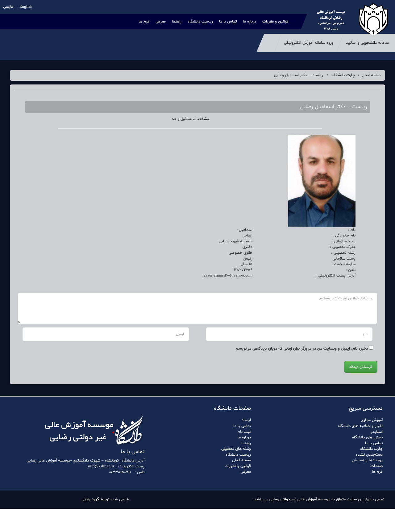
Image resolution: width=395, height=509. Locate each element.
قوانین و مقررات (275, 21)
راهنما (176, 21)
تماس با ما (228, 21)
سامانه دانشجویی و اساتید (367, 43)
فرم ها (144, 21)
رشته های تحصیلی (236, 449)
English (25, 7)
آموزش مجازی (372, 420)
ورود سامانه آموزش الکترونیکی (309, 43)
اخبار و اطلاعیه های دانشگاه (360, 426)
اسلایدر (377, 432)
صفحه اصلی (371, 75)
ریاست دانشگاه (200, 21)
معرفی (161, 21)
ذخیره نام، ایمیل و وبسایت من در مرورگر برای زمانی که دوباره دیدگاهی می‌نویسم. (301, 348)
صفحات (376, 466)
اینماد (246, 420)
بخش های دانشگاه (367, 437)
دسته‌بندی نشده (369, 455)
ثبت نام (244, 432)
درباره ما (249, 21)
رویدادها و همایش (367, 460)
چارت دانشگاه (343, 75)
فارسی (8, 7)
